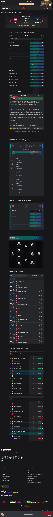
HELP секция (31, 478)
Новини (4, 478)
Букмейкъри (5, 469)
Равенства (14, 216)
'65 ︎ (12, 38)
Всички (12, 279)
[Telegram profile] (21, 457)
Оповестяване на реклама (34, 482)
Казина (4, 470)
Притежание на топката (14, 64)
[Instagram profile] (13, 457)
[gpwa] (13, 502)
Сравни (4, 472)
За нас (29, 470)
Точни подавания (13, 76)
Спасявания (12, 70)
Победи (13, 213)
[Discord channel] (2, 461)
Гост (22, 279)
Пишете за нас (31, 472)
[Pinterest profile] (10, 457)
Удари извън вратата (14, 45)
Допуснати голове (16, 226)
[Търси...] (44, 8)
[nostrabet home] (6, 450)
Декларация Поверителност (34, 474)
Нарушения (11, 58)
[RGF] (26, 506)
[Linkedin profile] (16, 457)
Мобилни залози (6, 476)
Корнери (11, 61)
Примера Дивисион (18, 14)
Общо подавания (13, 73)
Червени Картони (13, 85)
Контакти (30, 469)
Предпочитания (48, 515)
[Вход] (47, 8)
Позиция (14, 210)
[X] (8, 457)
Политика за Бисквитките (28, 514)
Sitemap (30, 480)
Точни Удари (12, 42)
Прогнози (5, 14)
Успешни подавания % (14, 79)
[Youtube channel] (5, 457)
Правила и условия (32, 476)
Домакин (18, 279)
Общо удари (12, 48)
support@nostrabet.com (6, 495)
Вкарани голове (15, 222)
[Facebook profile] (2, 457)
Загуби (13, 219)
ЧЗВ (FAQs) (30, 467)
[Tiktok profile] (19, 457)
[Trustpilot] (7, 502)
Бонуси (4, 467)
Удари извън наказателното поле (16, 54)
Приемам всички (48, 513)
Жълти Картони (12, 67)
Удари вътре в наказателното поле (17, 51)
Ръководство (5, 480)
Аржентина (10, 14)
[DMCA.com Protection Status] (28, 502)
